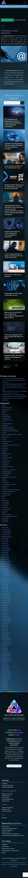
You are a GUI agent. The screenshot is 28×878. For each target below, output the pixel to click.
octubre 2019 (6, 563)
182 (16, 365)
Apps (3, 406)
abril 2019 (4, 572)
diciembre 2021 (6, 549)
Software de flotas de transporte (11, 833)
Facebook (5, 443)
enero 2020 (5, 559)
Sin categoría (5, 502)
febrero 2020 (6, 557)
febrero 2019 (5, 575)
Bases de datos (6, 409)
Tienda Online (5, 846)
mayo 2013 (5, 684)
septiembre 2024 (7, 536)
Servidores (5, 500)
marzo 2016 (5, 632)
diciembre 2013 (6, 671)
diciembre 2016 (6, 618)
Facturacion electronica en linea (10, 445)
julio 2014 (5, 663)
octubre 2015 (6, 641)
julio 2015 (4, 647)
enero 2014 (5, 670)
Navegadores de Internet (9, 477)
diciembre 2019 (6, 561)
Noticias (4, 480)
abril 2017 (4, 611)
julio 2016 (5, 625)
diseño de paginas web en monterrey (12, 434)
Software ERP (5, 832)
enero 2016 (5, 636)
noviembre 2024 (6, 532)
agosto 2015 (5, 645)
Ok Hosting (5, 482)
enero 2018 (5, 595)
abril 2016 (4, 631)
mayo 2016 (5, 629)
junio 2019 (5, 568)
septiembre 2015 (6, 643)
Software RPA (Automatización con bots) (13, 835)
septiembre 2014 (6, 659)
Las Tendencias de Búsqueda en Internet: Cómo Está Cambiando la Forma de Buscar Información (13, 380)
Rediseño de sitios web (8, 848)
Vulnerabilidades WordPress (9, 516)
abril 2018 (4, 590)
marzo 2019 (5, 573)
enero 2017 (5, 616)
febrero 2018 (5, 593)
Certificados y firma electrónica (9, 32)
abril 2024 (5, 543)
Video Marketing (6, 514)
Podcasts (5, 488)
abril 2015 (4, 650)
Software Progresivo (7, 830)
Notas (4, 479)
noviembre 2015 (6, 639)
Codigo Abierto (6, 418)
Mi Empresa (5, 475)
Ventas (4, 512)
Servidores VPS (6, 809)
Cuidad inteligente (7, 423)
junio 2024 (5, 540)
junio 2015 (5, 648)
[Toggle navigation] (25, 2)
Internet (4, 468)
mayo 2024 (5, 541)
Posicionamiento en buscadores (11, 489)
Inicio (2, 25)
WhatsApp (5, 520)
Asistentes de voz (7, 407)
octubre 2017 (6, 600)
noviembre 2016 (6, 620)
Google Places (6, 454)
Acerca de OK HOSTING (14, 766)
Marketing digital (6, 471)
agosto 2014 (5, 661)
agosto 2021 (5, 550)
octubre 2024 (6, 534)
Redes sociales (6, 495)
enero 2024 (5, 547)
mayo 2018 (5, 588)
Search (22, 102)
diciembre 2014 (6, 654)
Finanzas (4, 447)
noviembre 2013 (6, 673)
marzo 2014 (5, 666)
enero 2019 (5, 577)
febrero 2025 (5, 529)
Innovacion (5, 464)
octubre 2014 (6, 657)
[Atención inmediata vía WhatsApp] (14, 720)
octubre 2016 (6, 622)
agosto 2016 (5, 623)
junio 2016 (5, 627)
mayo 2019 (5, 570)
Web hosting (5, 518)
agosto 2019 (5, 566)
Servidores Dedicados (7, 807)
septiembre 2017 (6, 602)
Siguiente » (7, 367)
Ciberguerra (5, 414)
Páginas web (5, 486)
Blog (3, 413)
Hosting (4, 459)
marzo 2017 (5, 613)
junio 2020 (5, 554)
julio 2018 (5, 584)
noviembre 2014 (6, 655)
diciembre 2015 (6, 638)
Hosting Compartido (7, 785)
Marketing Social (6, 473)
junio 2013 (5, 682)
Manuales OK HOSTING (8, 470)
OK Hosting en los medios (9, 484)
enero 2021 (5, 552)
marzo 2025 (5, 527)
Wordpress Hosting (7, 794)
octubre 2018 (6, 579)
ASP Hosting (5, 797)
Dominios (4, 438)
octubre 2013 (6, 675)
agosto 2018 (5, 582)
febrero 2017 (5, 614)
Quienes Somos (6, 493)
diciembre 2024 (6, 531)
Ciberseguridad (6, 416)
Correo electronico (7, 420)
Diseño (4, 432)
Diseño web (5, 436)
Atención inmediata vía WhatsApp (14, 719)
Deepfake (5, 425)
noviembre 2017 (6, 598)
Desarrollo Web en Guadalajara (10, 430)
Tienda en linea (6, 509)
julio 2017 (4, 606)
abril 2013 (4, 686)
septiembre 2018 (6, 581)
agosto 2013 (5, 679)
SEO (3, 498)
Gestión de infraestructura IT (10, 828)
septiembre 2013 (6, 677)
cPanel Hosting (6, 795)
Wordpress (5, 521)
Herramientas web (7, 457)
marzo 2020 (5, 556)
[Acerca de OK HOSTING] (14, 767)
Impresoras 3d (6, 461)
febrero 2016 (5, 634)
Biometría (4, 411)
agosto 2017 (5, 604)
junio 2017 (5, 607)
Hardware (5, 455)
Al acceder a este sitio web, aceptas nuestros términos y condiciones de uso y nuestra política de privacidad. (14, 864)
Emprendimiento (6, 441)
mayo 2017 (5, 609)
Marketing (4, 844)
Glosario (4, 450)
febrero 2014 (5, 668)
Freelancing (5, 448)
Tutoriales (5, 511)
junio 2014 (5, 664)
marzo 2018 (5, 591)
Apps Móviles (5, 826)
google (4, 452)
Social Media (5, 504)
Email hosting (5, 801)
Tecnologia (5, 507)
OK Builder (4, 783)
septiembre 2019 (6, 565)
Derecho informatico (8, 427)
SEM (3, 496)
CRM (3, 422)
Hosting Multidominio (7, 787)
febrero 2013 (5, 689)
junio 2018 (5, 586)
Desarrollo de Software (8, 429)
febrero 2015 (5, 652)
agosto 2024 (5, 538)
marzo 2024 (5, 545)
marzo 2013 (5, 688)
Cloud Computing (6, 811)
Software (4, 505)
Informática (5, 463)
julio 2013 (4, 680)
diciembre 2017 (6, 597)
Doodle (4, 439)
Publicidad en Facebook (8, 491)
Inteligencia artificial (7, 466)
